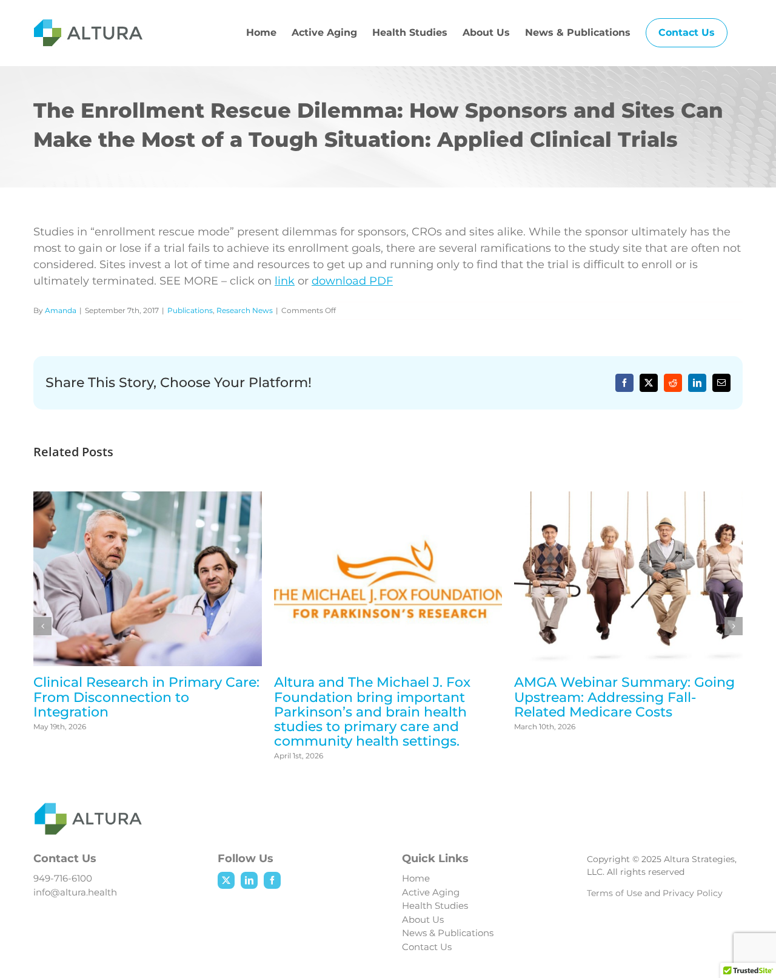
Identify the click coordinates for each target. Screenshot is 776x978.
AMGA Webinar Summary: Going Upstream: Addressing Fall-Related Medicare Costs (624, 697)
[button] (42, 626)
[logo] (87, 808)
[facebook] (272, 880)
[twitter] (226, 880)
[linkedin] (249, 880)
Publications (190, 310)
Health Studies (435, 905)
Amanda (60, 310)
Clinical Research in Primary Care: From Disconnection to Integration (146, 697)
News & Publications (447, 933)
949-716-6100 (62, 878)
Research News (244, 310)
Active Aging (431, 892)
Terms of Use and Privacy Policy (655, 893)
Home (416, 878)
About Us (423, 919)
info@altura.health (75, 892)
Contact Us (427, 947)
